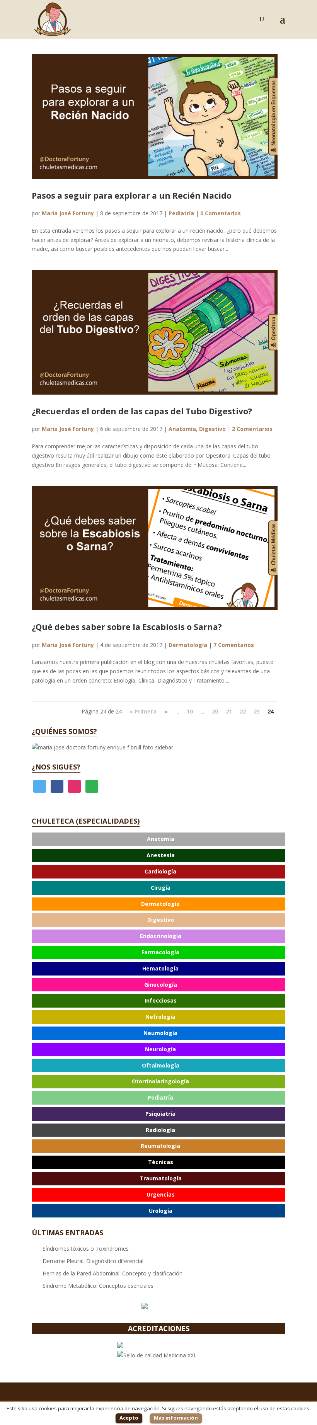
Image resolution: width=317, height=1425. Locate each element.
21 (229, 711)
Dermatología (188, 645)
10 (190, 711)
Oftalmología (160, 1065)
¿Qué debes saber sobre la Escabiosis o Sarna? (127, 626)
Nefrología (160, 1016)
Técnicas (160, 1162)
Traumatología (161, 1178)
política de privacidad (99, 885)
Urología (160, 1210)
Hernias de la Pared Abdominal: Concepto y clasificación (112, 1273)
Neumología (160, 1033)
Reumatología (160, 1145)
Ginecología (160, 984)
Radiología (160, 1130)
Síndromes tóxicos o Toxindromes (86, 1248)
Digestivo (212, 428)
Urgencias (161, 1194)
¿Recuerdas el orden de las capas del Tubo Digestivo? (142, 411)
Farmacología (160, 952)
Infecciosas (161, 1000)
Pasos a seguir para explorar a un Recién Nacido (132, 195)
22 (243, 711)
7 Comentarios (233, 645)
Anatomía (182, 428)
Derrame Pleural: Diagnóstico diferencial (93, 1261)
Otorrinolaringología (160, 1081)
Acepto (128, 1417)
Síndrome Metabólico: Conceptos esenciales (98, 1285)
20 (215, 711)
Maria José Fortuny (68, 213)
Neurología (160, 1049)
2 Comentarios (252, 428)
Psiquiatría (160, 1113)
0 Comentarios (220, 213)
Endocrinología (160, 936)
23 (257, 711)
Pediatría (181, 213)
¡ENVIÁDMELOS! (158, 900)
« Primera (143, 711)
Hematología (160, 968)
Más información (176, 1417)
